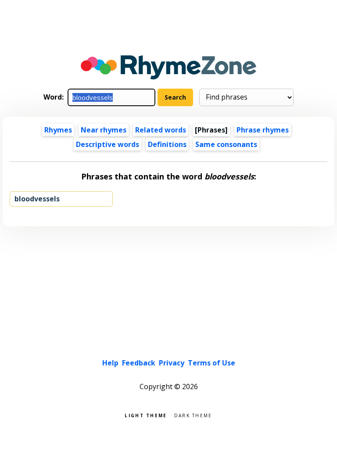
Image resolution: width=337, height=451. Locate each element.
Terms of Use (211, 363)
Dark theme (193, 415)
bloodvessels (37, 199)
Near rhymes (103, 130)
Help (110, 363)
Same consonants (226, 144)
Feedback (138, 363)
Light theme (146, 415)
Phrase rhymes (263, 130)
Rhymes (58, 130)
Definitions (167, 144)
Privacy (171, 363)
